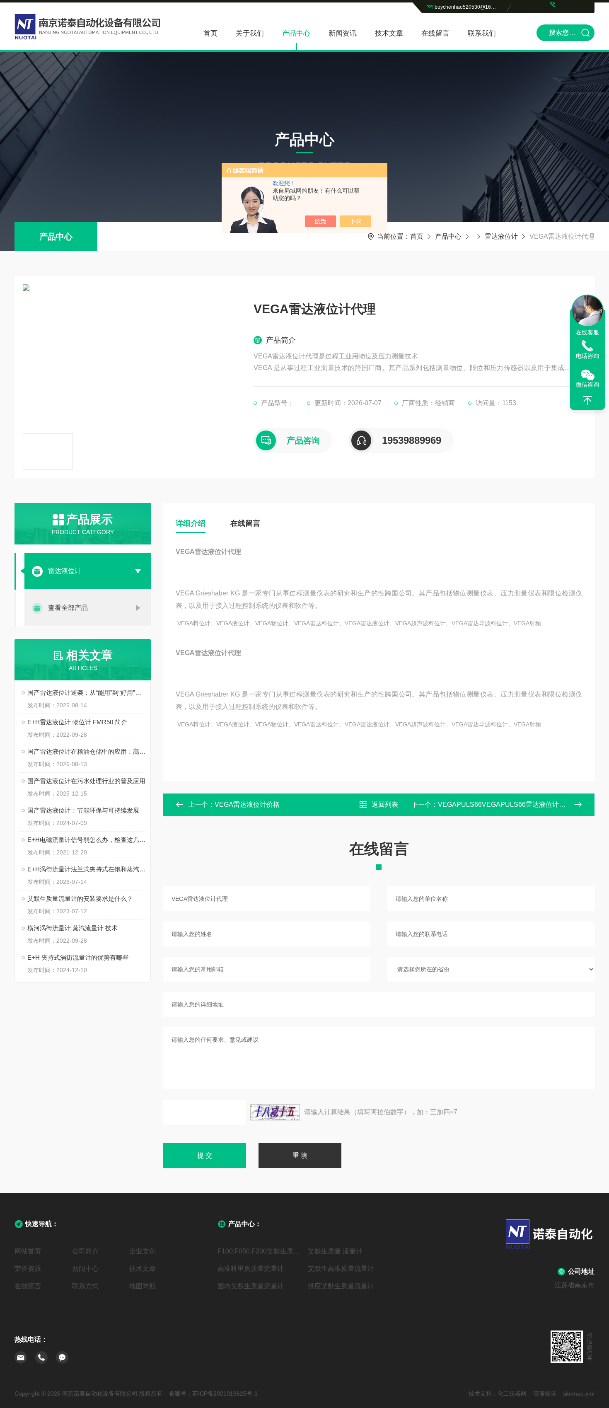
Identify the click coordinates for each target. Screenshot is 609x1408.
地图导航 (142, 1285)
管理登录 (544, 1393)
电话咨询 (587, 356)
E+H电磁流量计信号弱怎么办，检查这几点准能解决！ (86, 839)
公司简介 (85, 1251)
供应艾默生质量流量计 (341, 1285)
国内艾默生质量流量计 (251, 1285)
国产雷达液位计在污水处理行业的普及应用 (86, 780)
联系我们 (482, 33)
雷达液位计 (501, 236)
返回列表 (385, 804)
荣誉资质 (28, 1268)
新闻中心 (85, 1268)
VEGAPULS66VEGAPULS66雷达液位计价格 (505, 804)
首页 (210, 33)
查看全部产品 (68, 607)
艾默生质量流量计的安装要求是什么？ (80, 898)
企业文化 (142, 1251)
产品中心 (296, 33)
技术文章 (389, 33)
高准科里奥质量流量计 (251, 1268)
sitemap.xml (578, 1393)
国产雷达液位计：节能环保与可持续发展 (83, 810)
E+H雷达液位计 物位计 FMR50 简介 (77, 722)
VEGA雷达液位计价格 (247, 804)
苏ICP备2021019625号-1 (225, 1393)
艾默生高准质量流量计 (341, 1268)
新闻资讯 (343, 33)
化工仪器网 (512, 1393)
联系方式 (85, 1285)
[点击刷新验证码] (275, 1112)
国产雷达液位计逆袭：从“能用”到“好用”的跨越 (86, 692)
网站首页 (28, 1251)
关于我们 (250, 33)
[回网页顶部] (587, 400)
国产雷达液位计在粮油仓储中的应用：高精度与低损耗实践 (86, 751)
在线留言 (435, 33)
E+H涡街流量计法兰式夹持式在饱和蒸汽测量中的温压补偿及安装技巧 (86, 869)
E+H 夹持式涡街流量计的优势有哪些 (77, 957)
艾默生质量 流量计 (335, 1251)
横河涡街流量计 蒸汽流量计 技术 (72, 927)
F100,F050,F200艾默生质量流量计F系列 (259, 1251)
